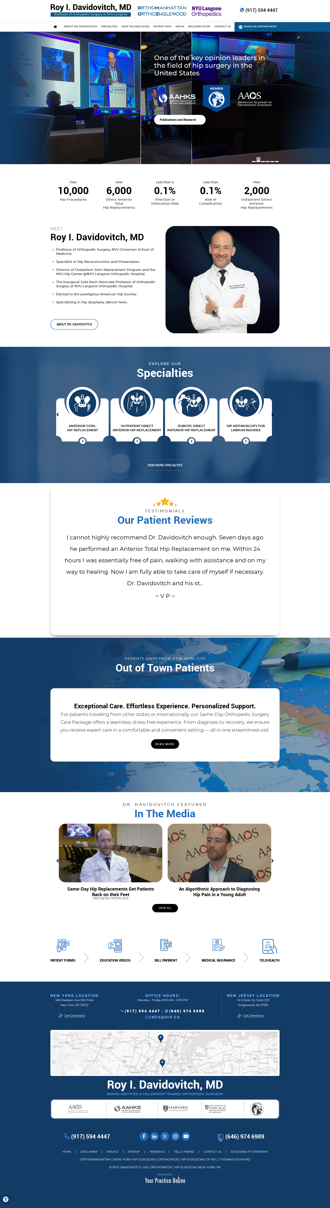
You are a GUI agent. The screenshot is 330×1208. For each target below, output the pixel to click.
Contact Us (212, 1152)
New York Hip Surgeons (134, 1159)
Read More (267, 138)
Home (66, 1152)
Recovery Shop (199, 26)
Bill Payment (166, 960)
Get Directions (74, 1015)
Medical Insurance (218, 960)
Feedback (157, 1152)
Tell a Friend (184, 1152)
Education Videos (115, 960)
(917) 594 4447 (261, 10)
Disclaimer (88, 1152)
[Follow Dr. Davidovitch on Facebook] (144, 1136)
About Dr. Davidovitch (74, 324)
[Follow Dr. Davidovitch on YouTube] (154, 1136)
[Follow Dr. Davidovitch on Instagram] (175, 1136)
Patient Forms (62, 960)
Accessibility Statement (249, 1152)
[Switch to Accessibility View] (6, 1199)
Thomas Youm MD (235, 1159)
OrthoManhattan (95, 1159)
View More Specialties (165, 465)
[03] (263, 161)
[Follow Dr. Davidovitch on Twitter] (165, 1136)
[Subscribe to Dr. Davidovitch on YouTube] (186, 1136)
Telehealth (270, 960)
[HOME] (55, 27)
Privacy (113, 1152)
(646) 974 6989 (187, 1011)
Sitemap (134, 1152)
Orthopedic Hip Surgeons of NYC (188, 1159)
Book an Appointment (260, 26)
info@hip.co (165, 1017)
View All (165, 908)
